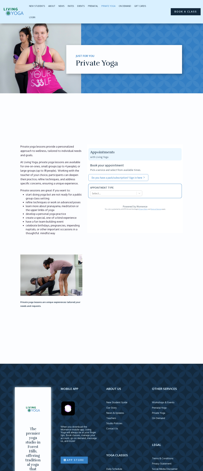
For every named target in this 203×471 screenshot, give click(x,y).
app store (75, 460)
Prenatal (93, 6)
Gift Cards (140, 6)
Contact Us (112, 428)
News (61, 6)
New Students (37, 6)
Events (81, 6)
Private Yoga (108, 6)
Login (32, 17)
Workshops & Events (163, 402)
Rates (71, 6)
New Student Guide (116, 402)
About (51, 6)
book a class (185, 11)
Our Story (111, 407)
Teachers (111, 418)
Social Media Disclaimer (165, 468)
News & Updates (115, 412)
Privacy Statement (161, 463)
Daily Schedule (114, 468)
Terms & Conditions (162, 458)
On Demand (125, 6)
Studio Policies (114, 423)
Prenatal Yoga (159, 407)
